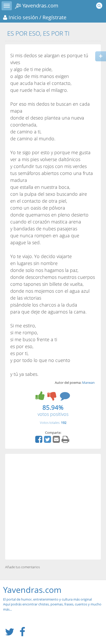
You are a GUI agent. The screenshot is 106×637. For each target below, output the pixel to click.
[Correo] (57, 441)
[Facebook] (39, 441)
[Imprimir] (65, 441)
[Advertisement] (53, 507)
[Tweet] (48, 441)
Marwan (88, 382)
